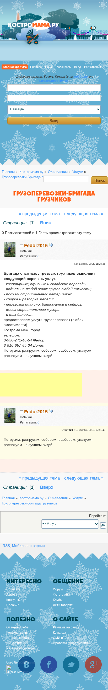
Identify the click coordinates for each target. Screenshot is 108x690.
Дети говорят (63, 605)
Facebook (48, 664)
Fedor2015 (36, 245)
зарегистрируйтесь (54, 81)
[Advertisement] (41, 388)
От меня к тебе (17, 627)
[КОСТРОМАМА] (39, 27)
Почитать (13, 589)
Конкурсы (13, 600)
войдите (81, 76)
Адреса (11, 594)
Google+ (93, 664)
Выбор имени (16, 643)
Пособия (12, 605)
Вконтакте (26, 664)
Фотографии (62, 594)
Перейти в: (97, 516)
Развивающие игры (20, 648)
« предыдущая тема (39, 213)
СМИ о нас (61, 638)
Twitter (71, 664)
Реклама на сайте (66, 627)
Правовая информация (70, 643)
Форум (58, 589)
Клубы (57, 600)
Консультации (16, 632)
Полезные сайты (19, 638)
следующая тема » (83, 213)
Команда (59, 632)
